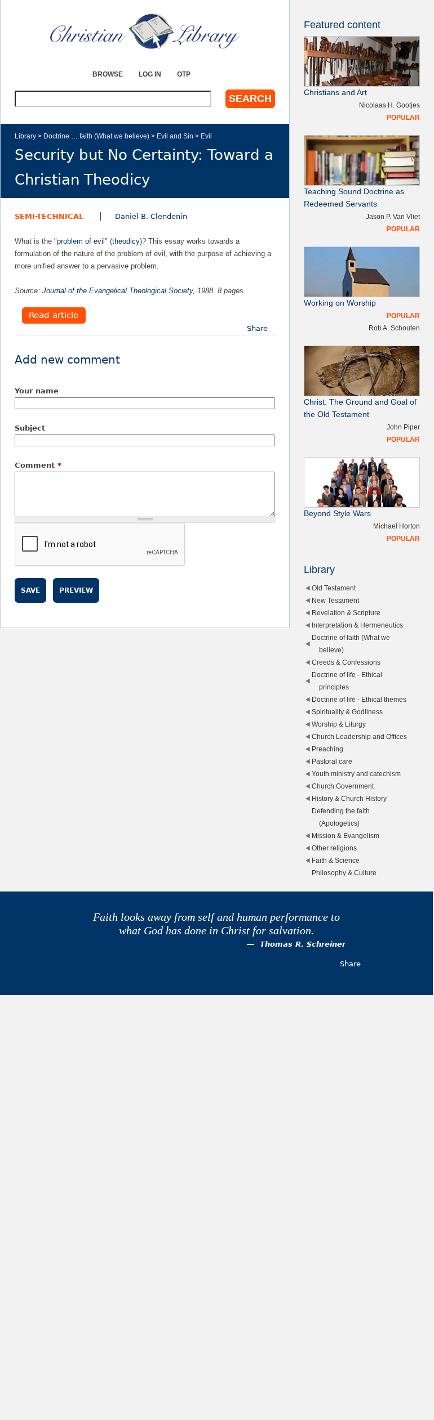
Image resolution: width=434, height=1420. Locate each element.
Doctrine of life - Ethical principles (347, 681)
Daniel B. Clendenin (151, 216)
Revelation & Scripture (346, 612)
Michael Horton (396, 526)
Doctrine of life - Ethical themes (359, 699)
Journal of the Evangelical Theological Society (117, 290)
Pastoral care (332, 761)
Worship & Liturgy (339, 724)
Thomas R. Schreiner (303, 944)
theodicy (126, 241)
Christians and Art (335, 92)
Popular (403, 117)
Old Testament (334, 588)
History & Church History (349, 798)
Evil (206, 136)
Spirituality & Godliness (347, 711)
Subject (30, 428)
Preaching (327, 748)
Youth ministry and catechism (356, 773)
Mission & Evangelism (345, 835)
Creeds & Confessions (346, 662)
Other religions (334, 848)
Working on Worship (340, 303)
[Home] (145, 31)
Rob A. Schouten (394, 328)
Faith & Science (336, 860)
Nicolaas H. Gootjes (389, 105)
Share (257, 328)
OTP (184, 74)
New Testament (335, 600)
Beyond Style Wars (337, 513)
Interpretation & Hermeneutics (357, 625)
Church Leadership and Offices (359, 736)
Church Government (343, 786)
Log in (150, 74)
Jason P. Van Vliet (393, 216)
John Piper (403, 427)
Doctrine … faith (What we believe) (96, 136)
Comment (38, 465)
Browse (107, 74)
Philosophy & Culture (344, 872)
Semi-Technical (49, 216)
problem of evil (81, 241)
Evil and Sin (175, 136)
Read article (53, 316)
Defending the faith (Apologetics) (341, 817)
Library (25, 136)
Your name (37, 391)
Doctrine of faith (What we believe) (351, 643)
